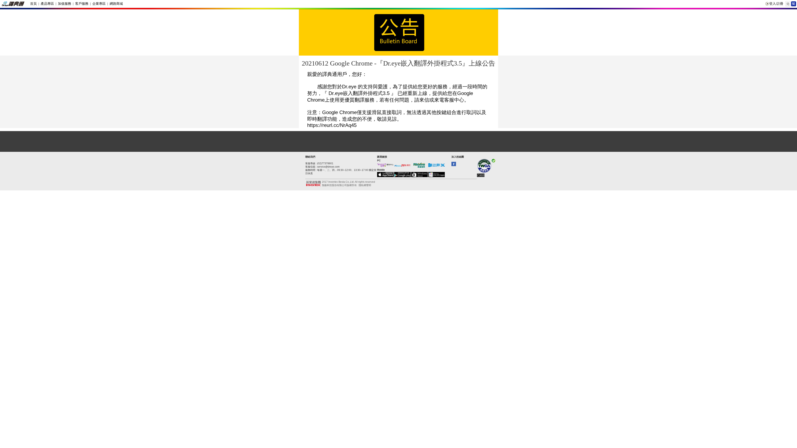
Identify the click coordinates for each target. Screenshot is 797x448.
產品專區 (47, 3)
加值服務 (64, 3)
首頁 (33, 3)
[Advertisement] (398, 141)
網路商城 (116, 3)
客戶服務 (81, 3)
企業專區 (99, 3)
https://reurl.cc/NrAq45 (332, 125)
